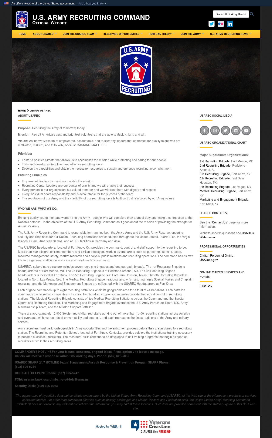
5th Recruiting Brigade (215, 178)
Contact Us (219, 222)
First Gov (206, 286)
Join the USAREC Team (78, 34)
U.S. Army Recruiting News (229, 34)
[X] (211, 23)
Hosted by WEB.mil (109, 426)
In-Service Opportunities (121, 34)
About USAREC (43, 34)
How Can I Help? (160, 34)
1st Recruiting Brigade (215, 161)
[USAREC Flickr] (221, 23)
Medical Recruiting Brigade (218, 191)
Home (22, 34)
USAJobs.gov (209, 260)
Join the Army (191, 34)
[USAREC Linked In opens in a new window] (231, 23)
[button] (93, 3)
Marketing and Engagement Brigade (224, 199)
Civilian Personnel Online (216, 255)
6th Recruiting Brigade (215, 187)
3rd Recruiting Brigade (215, 174)
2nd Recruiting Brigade (215, 165)
